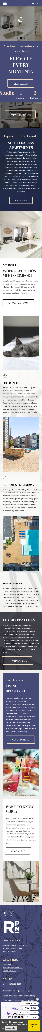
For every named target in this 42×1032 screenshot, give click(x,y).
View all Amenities (18, 303)
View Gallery (21, 83)
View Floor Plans (21, 115)
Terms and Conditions (12, 995)
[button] (33, 3)
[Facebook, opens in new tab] (5, 913)
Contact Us (18, 851)
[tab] (17, 38)
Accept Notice (34, 1025)
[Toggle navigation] (5, 3)
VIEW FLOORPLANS (18, 660)
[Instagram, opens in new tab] (11, 913)
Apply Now (24, 200)
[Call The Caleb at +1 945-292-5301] (37, 3)
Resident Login (9, 991)
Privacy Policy (29, 995)
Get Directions (20, 739)
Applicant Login (23, 991)
